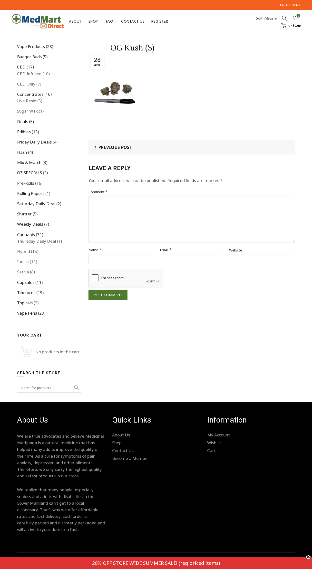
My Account (290, 5)
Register (159, 22)
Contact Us (133, 22)
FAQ (109, 22)
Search (76, 388)
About (75, 22)
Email (166, 249)
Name (94, 249)
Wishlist (298, 15)
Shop (93, 22)
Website (235, 250)
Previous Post (115, 147)
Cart (211, 450)
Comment (98, 191)
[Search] (284, 18)
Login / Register (266, 18)
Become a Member (130, 458)
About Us (121, 435)
